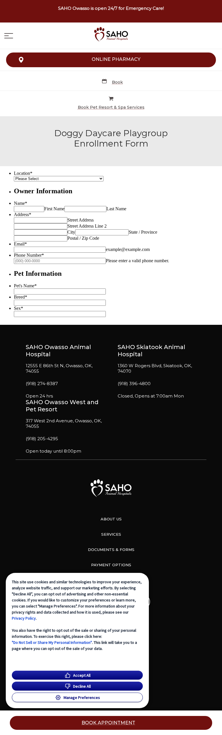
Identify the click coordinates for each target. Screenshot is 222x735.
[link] (111, 34)
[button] (8, 35)
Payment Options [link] (111, 564)
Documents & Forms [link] (111, 549)
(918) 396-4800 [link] (134, 383)
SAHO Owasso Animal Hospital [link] (58, 351)
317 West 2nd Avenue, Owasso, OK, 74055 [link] (64, 423)
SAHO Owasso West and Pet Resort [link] (62, 406)
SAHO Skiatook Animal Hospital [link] (151, 351)
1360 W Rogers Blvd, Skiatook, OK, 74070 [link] (155, 368)
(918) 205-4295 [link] (42, 438)
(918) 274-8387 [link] (42, 383)
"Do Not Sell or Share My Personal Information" (52, 642)
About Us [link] (111, 519)
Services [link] (111, 534)
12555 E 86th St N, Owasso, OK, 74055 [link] (59, 368)
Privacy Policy (24, 618)
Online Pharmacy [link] (116, 59)
